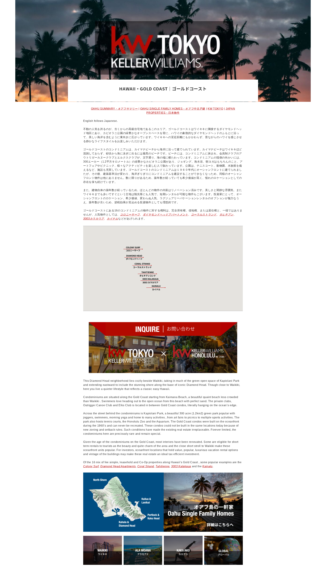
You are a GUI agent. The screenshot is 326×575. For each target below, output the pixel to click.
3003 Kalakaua (181, 466)
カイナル (112, 218)
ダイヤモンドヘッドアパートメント (165, 214)
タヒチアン (226, 214)
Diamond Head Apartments (118, 466)
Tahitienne (162, 466)
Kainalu (207, 466)
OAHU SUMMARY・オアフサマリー (114, 108)
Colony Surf (91, 466)
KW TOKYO (215, 108)
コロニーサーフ (130, 214)
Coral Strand (145, 466)
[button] (140, 265)
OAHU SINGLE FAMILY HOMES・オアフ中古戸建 (172, 108)
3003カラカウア (93, 218)
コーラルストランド (203, 214)
